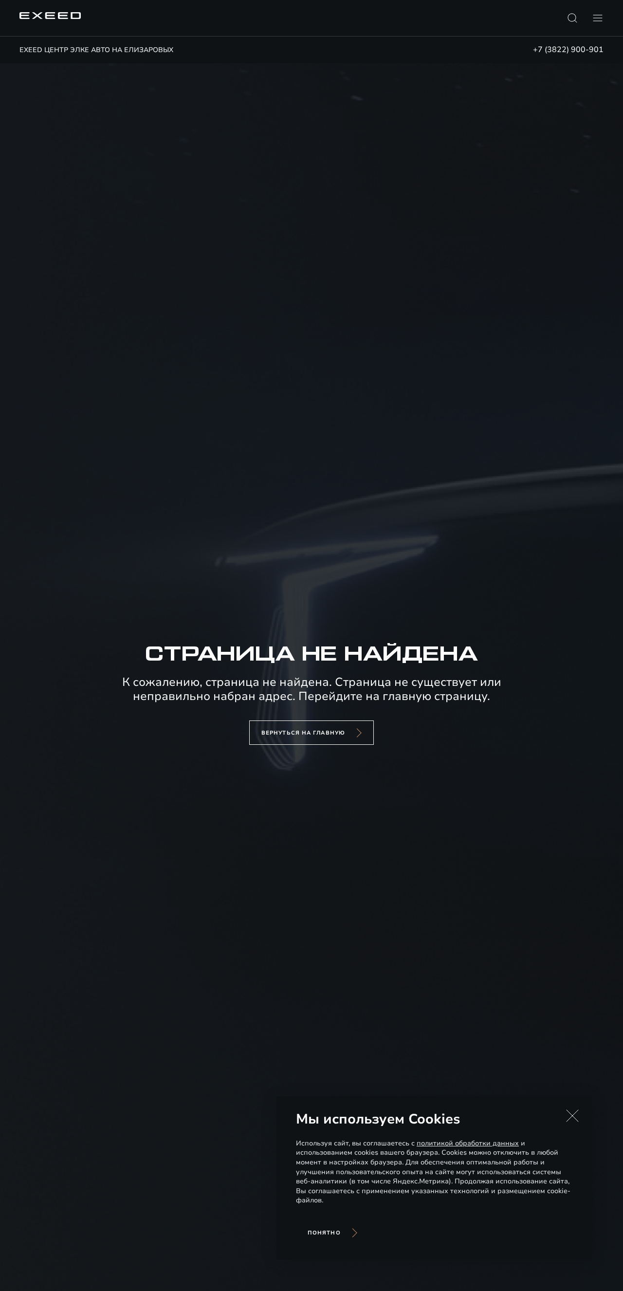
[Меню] (598, 18)
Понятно (324, 1232)
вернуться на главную (303, 733)
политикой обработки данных (468, 1143)
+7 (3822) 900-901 (568, 49)
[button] (572, 1115)
